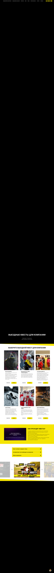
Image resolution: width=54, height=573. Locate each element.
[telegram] (48, 1)
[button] (14, 383)
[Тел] (51, 1)
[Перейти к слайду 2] (26, 478)
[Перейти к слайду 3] (27, 478)
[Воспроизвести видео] (27, 469)
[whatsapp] (46, 1)
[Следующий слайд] (42, 469)
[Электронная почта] (49, 1)
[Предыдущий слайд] (12, 469)
